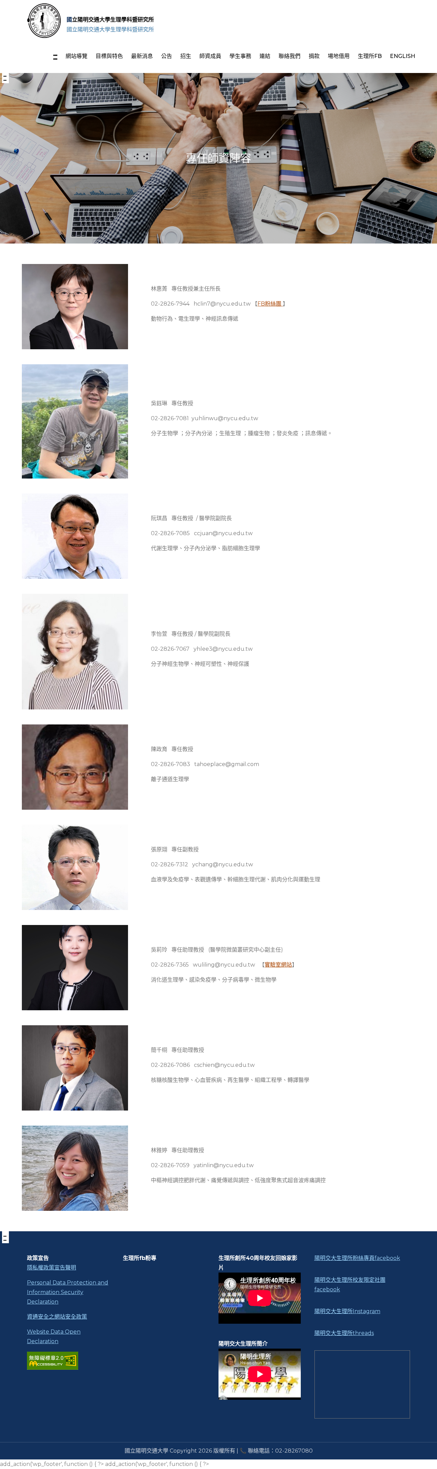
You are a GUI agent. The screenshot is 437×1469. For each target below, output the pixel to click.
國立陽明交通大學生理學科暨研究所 (110, 19)
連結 (264, 56)
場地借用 (339, 56)
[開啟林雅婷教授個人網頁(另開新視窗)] (75, 1168)
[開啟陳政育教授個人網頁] (75, 767)
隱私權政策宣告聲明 (51, 1267)
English (402, 56)
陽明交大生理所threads (344, 1333)
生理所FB (370, 56)
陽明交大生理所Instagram (347, 1311)
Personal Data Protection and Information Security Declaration (67, 1292)
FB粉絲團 (270, 303)
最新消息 (142, 56)
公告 (166, 56)
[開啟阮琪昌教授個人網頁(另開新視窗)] (75, 536)
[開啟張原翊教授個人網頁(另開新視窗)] (75, 867)
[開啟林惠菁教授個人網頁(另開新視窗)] (75, 306)
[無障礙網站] (68, 1361)
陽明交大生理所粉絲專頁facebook (357, 1258)
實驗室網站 (278, 964)
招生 (185, 56)
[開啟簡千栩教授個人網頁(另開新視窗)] (75, 1068)
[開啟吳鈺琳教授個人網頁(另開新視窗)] (75, 421)
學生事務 (240, 56)
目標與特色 (109, 56)
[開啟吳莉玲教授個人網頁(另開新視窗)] (75, 967)
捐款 (314, 56)
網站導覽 (76, 56)
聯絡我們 (289, 56)
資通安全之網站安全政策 (57, 1316)
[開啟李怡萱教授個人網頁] (75, 651)
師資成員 (210, 56)
